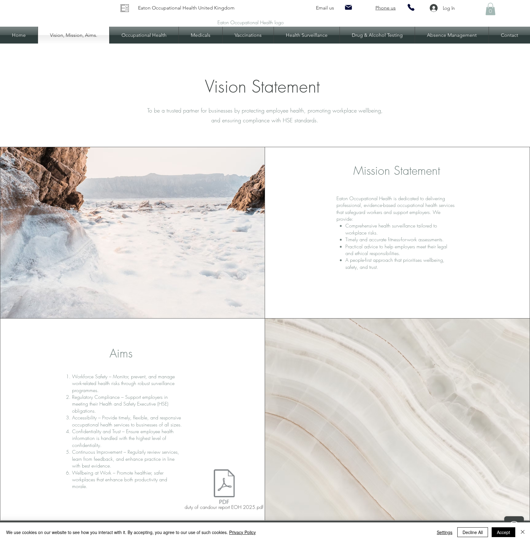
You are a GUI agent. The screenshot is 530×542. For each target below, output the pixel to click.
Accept (503, 532)
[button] (490, 9)
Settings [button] (444, 532)
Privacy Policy (242, 532)
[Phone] (411, 7)
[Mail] (348, 7)
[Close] (522, 532)
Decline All (473, 532)
